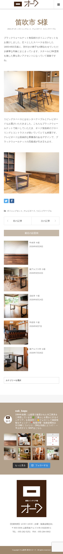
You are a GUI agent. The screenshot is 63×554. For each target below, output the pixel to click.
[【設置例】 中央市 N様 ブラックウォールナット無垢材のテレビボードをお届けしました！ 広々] (10, 439)
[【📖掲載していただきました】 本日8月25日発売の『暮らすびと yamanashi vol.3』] (24, 439)
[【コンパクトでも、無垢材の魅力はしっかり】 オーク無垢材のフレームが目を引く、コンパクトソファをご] (24, 453)
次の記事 (45, 220)
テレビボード (37, 29)
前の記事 (17, 220)
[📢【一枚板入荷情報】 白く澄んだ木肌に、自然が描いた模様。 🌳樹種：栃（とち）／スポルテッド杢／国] (38, 453)
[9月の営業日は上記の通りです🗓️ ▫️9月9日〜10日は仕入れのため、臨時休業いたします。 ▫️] (53, 439)
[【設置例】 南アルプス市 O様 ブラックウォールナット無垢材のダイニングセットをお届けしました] (10, 453)
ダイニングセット (24, 29)
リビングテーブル (49, 29)
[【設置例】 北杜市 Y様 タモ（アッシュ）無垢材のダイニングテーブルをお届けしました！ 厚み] (53, 453)
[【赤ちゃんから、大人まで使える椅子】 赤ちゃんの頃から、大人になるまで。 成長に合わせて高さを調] (38, 439)
